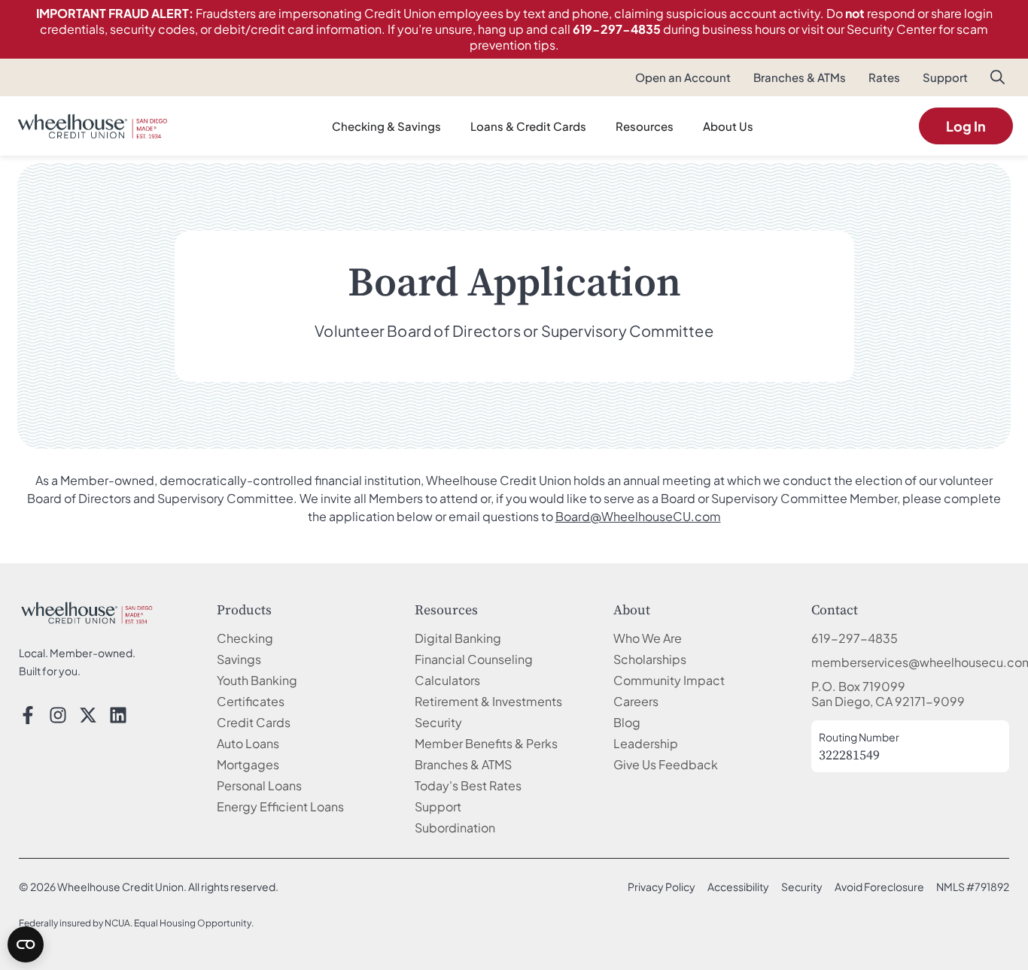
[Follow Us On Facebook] (28, 715)
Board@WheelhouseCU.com (638, 516)
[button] (997, 79)
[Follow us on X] (88, 715)
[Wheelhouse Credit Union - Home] (86, 613)
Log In (966, 126)
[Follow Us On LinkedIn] (118, 715)
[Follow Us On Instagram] (58, 715)
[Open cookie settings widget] (26, 944)
